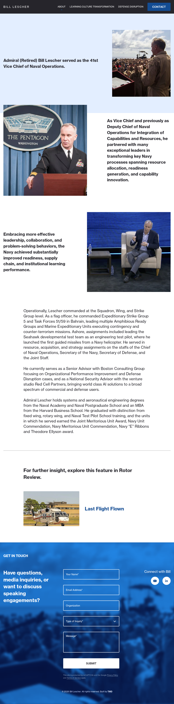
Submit (91, 663)
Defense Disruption (130, 6)
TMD (110, 691)
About (62, 6)
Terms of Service (74, 678)
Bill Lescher (16, 6)
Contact (159, 6)
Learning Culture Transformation (92, 6)
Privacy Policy (112, 675)
